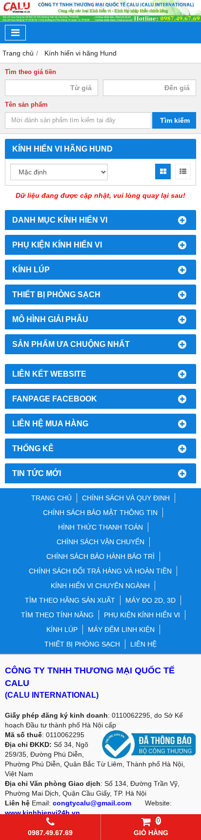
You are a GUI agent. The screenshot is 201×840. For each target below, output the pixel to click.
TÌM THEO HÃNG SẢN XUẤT (70, 600)
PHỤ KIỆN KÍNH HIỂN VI (142, 615)
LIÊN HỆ (143, 644)
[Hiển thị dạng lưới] (163, 171)
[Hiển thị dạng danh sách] (183, 171)
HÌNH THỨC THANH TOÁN (100, 527)
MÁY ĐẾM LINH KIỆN (121, 629)
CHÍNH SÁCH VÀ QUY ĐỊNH (126, 498)
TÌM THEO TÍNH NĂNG (57, 615)
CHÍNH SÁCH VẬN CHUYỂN (100, 542)
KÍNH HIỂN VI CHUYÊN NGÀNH (100, 586)
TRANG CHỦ (51, 498)
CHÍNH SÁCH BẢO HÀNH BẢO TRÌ (100, 556)
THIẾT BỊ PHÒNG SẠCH (82, 644)
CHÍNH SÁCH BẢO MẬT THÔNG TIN (100, 512)
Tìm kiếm (175, 120)
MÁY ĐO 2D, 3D (150, 600)
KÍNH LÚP (62, 629)
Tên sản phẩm (26, 104)
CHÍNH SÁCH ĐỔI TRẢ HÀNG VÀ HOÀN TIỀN (100, 571)
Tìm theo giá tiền (30, 72)
